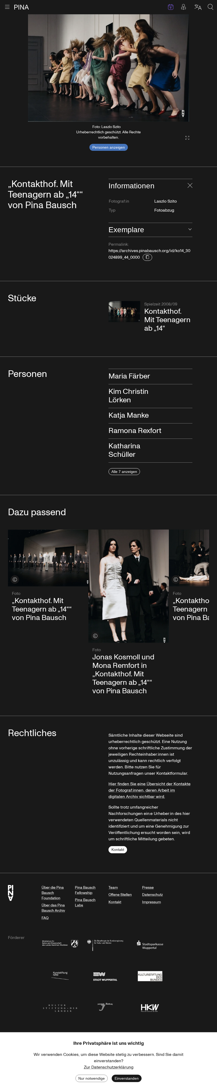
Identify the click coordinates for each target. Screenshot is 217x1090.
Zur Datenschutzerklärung (108, 1067)
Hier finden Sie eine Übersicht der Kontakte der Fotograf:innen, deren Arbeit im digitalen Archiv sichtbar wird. (149, 790)
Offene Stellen (120, 894)
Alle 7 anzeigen (124, 471)
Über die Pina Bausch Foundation (53, 893)
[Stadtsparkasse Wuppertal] (150, 944)
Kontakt (117, 849)
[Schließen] (190, 186)
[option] (108, 68)
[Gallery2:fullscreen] (184, 138)
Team (113, 887)
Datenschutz (152, 894)
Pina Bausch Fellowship (85, 890)
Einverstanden (127, 1078)
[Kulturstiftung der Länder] (60, 1006)
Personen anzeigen (108, 147)
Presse (148, 887)
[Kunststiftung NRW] (60, 975)
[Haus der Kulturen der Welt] (150, 1006)
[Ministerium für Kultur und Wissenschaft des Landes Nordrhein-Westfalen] (60, 944)
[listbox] (108, 68)
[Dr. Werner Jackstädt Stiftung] (105, 1006)
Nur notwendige (91, 1078)
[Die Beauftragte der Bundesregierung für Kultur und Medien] (105, 944)
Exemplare (126, 230)
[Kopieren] (147, 257)
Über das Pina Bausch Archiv (53, 908)
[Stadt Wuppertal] (105, 975)
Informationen (131, 186)
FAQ (45, 917)
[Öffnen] (190, 230)
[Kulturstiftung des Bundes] (150, 975)
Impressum (151, 902)
